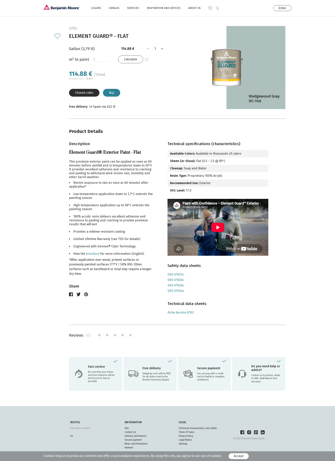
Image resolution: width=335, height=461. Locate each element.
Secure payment (133, 439)
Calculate (130, 59)
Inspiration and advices (163, 8)
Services (133, 8)
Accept (238, 456)
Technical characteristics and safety (198, 428)
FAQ (127, 428)
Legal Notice (185, 439)
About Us (194, 8)
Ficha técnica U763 (181, 312)
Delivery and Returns (136, 436)
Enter (282, 8)
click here (265, 378)
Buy (111, 92)
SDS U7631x (176, 274)
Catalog (114, 8)
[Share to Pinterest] (86, 294)
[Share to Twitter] (78, 294)
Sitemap (183, 443)
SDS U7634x (176, 291)
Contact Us (130, 432)
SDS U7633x (176, 285)
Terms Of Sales (186, 432)
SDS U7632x (176, 280)
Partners (129, 447)
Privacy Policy (186, 436)
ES (71, 436)
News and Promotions (136, 443)
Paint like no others (80, 428)
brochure (92, 254)
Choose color (84, 92)
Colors (96, 8)
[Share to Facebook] (71, 294)
